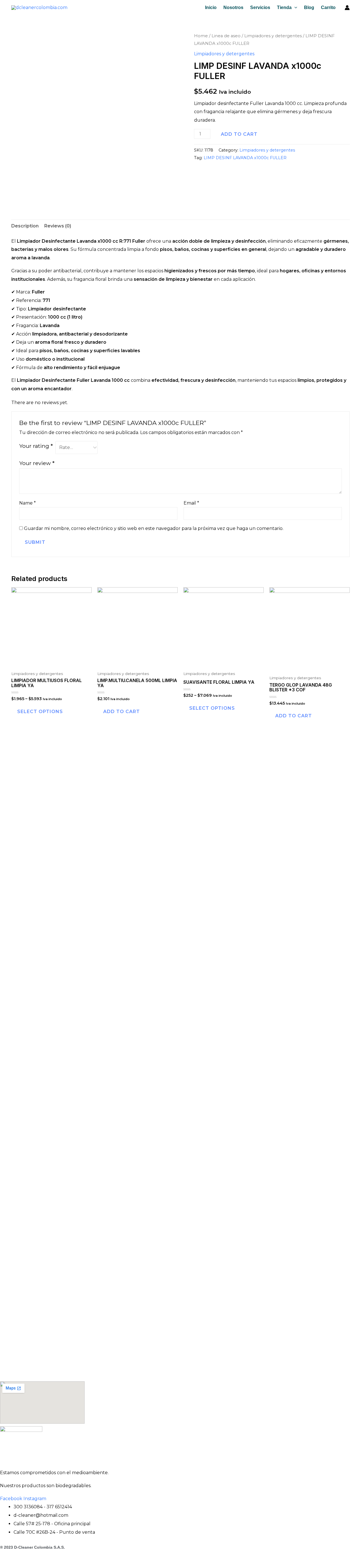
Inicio (211, 7)
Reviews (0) (57, 226)
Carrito (328, 7)
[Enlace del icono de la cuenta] (347, 7)
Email (191, 503)
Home (201, 35)
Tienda (284, 7)
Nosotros (233, 7)
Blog (309, 7)
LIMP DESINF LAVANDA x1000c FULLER (245, 157)
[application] (294, 7)
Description (25, 226)
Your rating (36, 445)
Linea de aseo (226, 35)
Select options (40, 711)
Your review (36, 463)
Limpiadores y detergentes (273, 35)
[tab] (25, 226)
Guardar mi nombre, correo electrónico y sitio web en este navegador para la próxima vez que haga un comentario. (153, 528)
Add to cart (239, 134)
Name (27, 503)
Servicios (260, 7)
